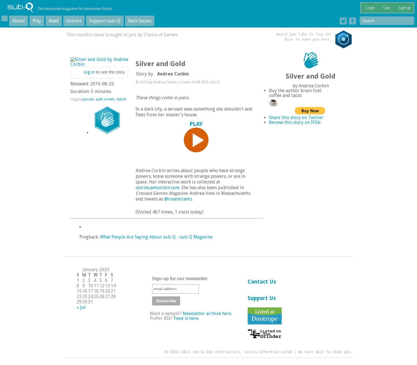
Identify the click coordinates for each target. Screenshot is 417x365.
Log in (88, 72)
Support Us (262, 298)
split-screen (105, 99)
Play (37, 21)
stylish (121, 99)
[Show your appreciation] (107, 120)
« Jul (81, 307)
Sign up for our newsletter (180, 278)
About (18, 21)
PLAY (196, 124)
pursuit (88, 99)
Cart (386, 8)
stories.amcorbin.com (157, 187)
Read (54, 21)
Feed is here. (186, 318)
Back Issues (139, 21)
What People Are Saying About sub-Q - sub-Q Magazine (156, 237)
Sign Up (404, 8)
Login (370, 8)
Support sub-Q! (105, 21)
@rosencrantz (178, 199)
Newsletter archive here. (207, 313)
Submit (73, 21)
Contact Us (262, 282)
